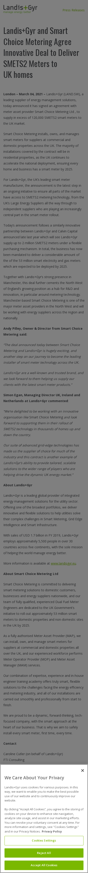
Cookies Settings (44, 840)
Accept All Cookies (44, 865)
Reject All (44, 853)
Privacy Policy (52, 831)
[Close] (83, 770)
